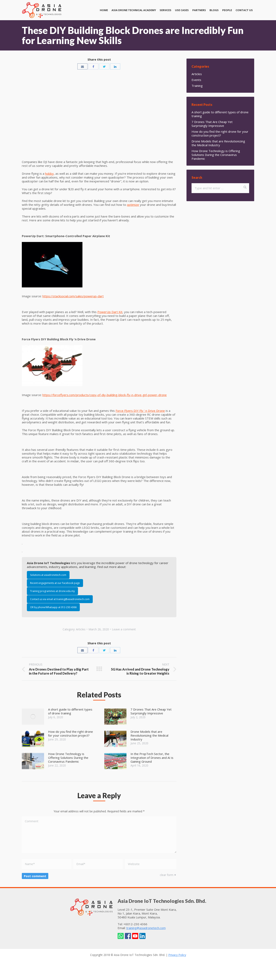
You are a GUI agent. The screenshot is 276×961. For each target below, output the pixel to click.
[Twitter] (104, 66)
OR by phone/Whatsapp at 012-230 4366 (53, 607)
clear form (166, 875)
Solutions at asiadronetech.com (48, 575)
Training (197, 86)
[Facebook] (93, 66)
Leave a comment (124, 629)
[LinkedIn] (115, 66)
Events (196, 80)
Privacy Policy (177, 955)
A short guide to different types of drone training (70, 711)
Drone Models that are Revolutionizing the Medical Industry (149, 735)
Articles (80, 629)
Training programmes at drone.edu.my (52, 591)
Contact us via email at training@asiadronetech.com (60, 599)
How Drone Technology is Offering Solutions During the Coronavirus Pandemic (68, 757)
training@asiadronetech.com (146, 928)
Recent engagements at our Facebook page (55, 583)
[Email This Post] (82, 66)
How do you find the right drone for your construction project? (70, 733)
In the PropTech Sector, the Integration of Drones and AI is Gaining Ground (152, 757)
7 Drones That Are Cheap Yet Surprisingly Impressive (151, 711)
